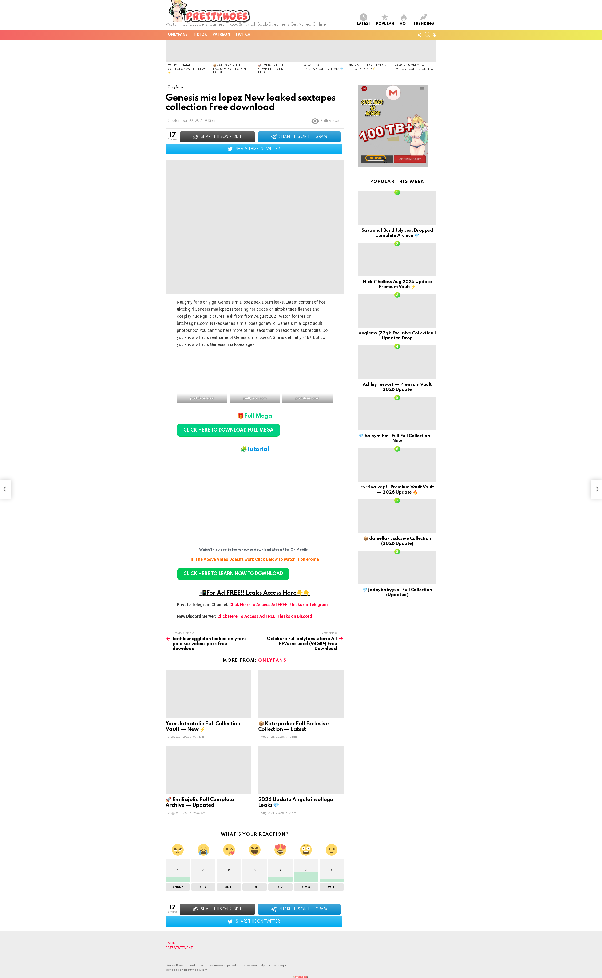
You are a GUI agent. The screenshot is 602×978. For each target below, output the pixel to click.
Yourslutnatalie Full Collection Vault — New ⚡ (186, 69)
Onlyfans (178, 35)
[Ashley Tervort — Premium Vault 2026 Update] (397, 362)
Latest (363, 24)
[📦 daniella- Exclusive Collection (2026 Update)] (397, 516)
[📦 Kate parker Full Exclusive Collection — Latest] (233, 51)
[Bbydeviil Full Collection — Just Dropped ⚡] (368, 51)
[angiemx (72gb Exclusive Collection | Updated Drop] (397, 311)
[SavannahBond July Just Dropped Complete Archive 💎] (397, 208)
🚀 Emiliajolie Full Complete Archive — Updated (273, 69)
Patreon (221, 35)
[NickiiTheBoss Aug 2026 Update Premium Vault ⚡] (397, 259)
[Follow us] (419, 35)
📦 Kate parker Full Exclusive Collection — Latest (231, 69)
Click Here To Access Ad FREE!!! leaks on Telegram (278, 604)
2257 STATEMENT (179, 948)
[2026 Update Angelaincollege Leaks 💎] (323, 51)
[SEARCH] (427, 35)
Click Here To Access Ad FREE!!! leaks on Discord (264, 616)
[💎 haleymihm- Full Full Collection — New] (397, 413)
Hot (404, 24)
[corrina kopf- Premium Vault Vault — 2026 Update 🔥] (397, 465)
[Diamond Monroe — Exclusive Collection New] (413, 51)
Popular (385, 24)
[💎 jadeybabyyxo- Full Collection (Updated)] (397, 567)
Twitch (242, 35)
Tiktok (200, 35)
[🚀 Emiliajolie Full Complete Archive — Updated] (278, 51)
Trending (423, 24)
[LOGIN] (434, 35)
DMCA (170, 943)
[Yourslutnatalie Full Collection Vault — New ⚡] (188, 51)
